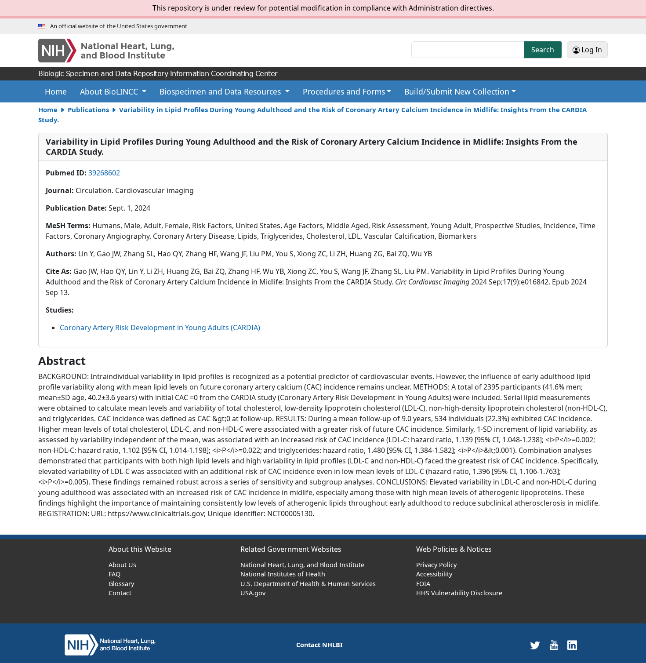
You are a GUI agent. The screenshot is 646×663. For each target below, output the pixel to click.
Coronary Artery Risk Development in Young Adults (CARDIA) (160, 327)
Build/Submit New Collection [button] (456, 91)
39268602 (104, 173)
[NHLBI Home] (115, 50)
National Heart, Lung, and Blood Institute (302, 565)
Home (59, 91)
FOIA (423, 583)
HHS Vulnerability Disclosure (459, 593)
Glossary (121, 583)
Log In (591, 50)
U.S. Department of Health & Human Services (308, 583)
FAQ (114, 574)
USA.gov (252, 593)
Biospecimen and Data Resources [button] (221, 91)
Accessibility (434, 574)
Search (542, 50)
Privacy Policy (436, 565)
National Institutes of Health (282, 574)
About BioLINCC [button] (110, 91)
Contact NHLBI (319, 645)
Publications (88, 109)
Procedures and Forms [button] (344, 91)
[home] (110, 644)
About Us (122, 565)
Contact (120, 593)
